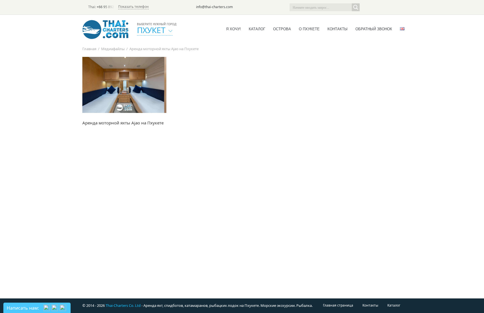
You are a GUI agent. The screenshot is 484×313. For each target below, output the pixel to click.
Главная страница (338, 305)
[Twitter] (374, 7)
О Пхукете (309, 29)
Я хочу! (233, 29)
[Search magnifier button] (356, 7)
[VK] (397, 7)
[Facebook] (382, 7)
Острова (282, 29)
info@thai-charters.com (214, 6)
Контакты (337, 29)
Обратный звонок (373, 29)
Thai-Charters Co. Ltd (123, 305)
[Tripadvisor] (366, 7)
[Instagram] (390, 7)
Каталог (257, 29)
